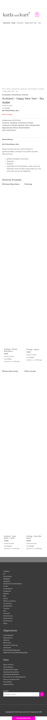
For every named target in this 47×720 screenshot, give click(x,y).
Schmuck (24, 89)
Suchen (6, 691)
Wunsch (15, 128)
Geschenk (21, 125)
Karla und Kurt (11, 130)
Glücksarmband (35, 125)
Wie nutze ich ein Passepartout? (14, 677)
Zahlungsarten (8, 635)
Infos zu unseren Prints (11, 679)
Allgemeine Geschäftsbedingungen (15, 652)
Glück (27, 125)
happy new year (7, 128)
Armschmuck (32, 89)
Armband (14, 125)
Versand (7, 108)
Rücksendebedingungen (11, 650)
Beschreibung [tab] (7, 139)
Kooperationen (8, 684)
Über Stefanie (8, 667)
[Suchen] (42, 694)
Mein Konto (7, 643)
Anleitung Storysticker (11, 672)
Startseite (6, 23)
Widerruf (6, 640)
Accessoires (15, 89)
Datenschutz (7, 638)
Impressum (7, 647)
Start (3, 89)
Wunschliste (7, 682)
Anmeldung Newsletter (11, 674)
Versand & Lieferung (10, 645)
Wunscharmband (24, 128)
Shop (13, 23)
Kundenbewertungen (10, 669)
